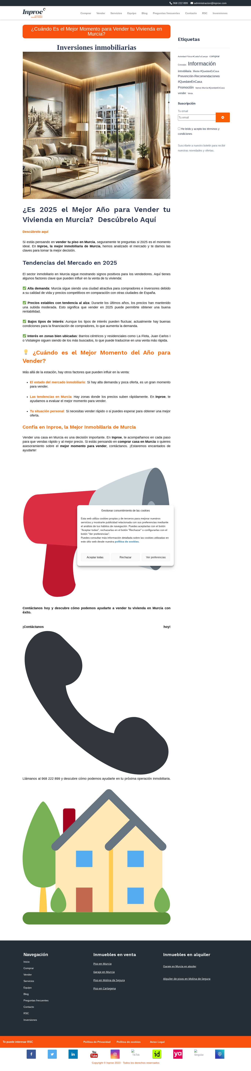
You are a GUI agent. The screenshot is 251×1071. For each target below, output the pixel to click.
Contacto (191, 13)
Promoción (186, 87)
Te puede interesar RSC (18, 1041)
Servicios (116, 13)
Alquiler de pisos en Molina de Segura (186, 978)
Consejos (182, 65)
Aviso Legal (157, 1041)
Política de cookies (129, 1041)
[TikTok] (136, 1054)
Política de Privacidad (97, 1041)
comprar (214, 56)
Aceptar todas (95, 557)
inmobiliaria (184, 71)
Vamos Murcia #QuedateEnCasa (210, 88)
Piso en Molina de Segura (109, 980)
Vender (100, 13)
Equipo (131, 13)
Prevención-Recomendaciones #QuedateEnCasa (199, 78)
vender (182, 93)
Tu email (183, 111)
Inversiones (220, 13)
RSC (204, 13)
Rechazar (125, 557)
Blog (145, 13)
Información (202, 63)
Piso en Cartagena (104, 988)
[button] (177, 3)
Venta (190, 93)
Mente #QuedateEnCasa (206, 71)
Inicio (27, 961)
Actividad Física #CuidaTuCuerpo (193, 56)
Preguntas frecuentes (166, 13)
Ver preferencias (156, 557)
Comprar (85, 13)
